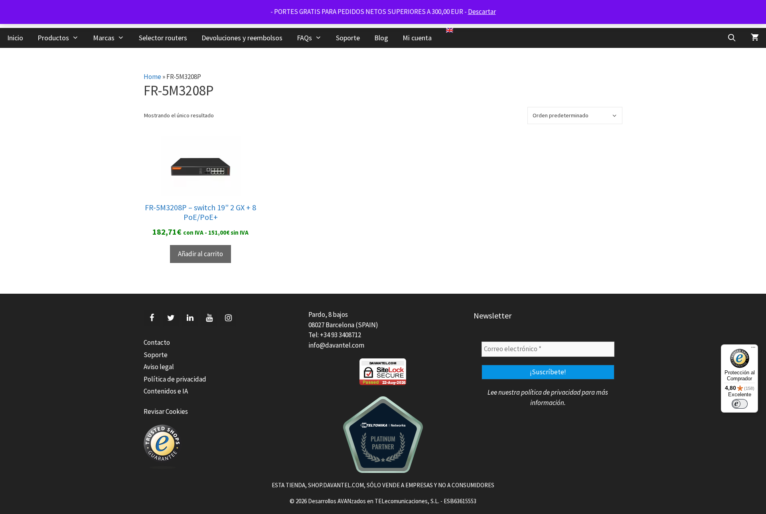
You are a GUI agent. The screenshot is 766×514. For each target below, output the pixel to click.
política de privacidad (550, 392)
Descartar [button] (482, 11)
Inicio (15, 37)
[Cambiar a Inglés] (449, 30)
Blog (381, 37)
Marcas (104, 37)
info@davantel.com (336, 345)
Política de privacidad (175, 379)
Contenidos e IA (166, 391)
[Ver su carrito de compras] (755, 38)
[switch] (740, 404)
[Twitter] (171, 318)
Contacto (157, 342)
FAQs (304, 37)
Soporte (348, 37)
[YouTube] (209, 318)
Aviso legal (159, 366)
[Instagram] (228, 318)
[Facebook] (152, 318)
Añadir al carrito (200, 253)
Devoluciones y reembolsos (241, 37)
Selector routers (163, 37)
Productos (53, 37)
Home (152, 76)
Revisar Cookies (166, 411)
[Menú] (753, 349)
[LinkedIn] (190, 318)
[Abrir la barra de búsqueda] (732, 38)
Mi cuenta (417, 37)
